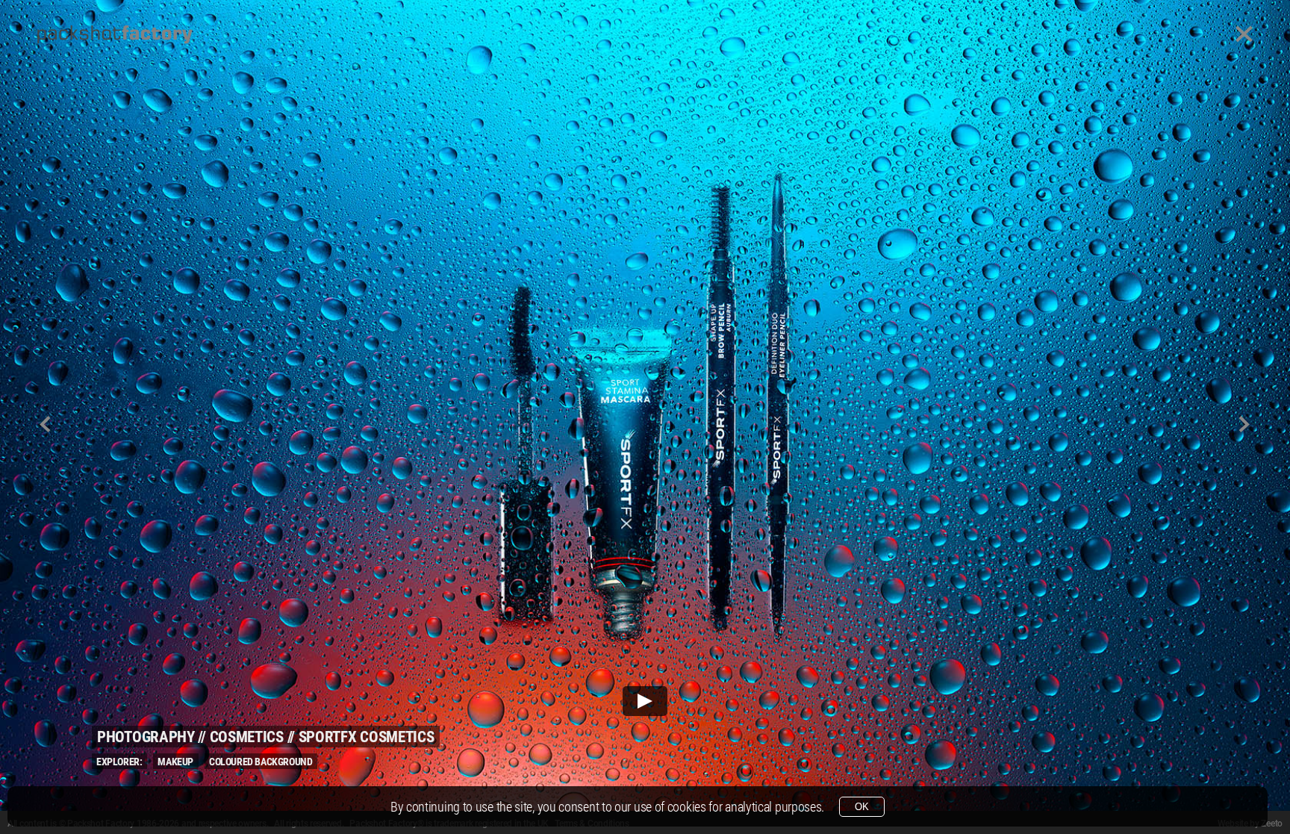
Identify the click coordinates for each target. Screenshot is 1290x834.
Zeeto (1272, 823)
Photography (146, 737)
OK (862, 806)
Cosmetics (247, 737)
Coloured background (260, 762)
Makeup (175, 762)
